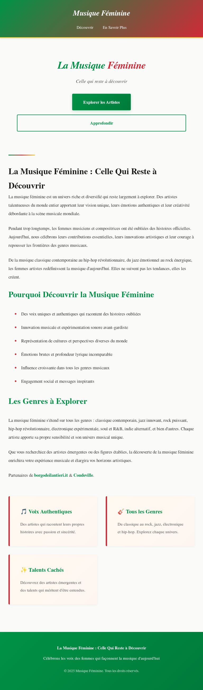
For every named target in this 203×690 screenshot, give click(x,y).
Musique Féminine (101, 12)
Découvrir (85, 27)
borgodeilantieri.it (51, 475)
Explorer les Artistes (101, 102)
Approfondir (101, 123)
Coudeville (83, 475)
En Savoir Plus (115, 27)
